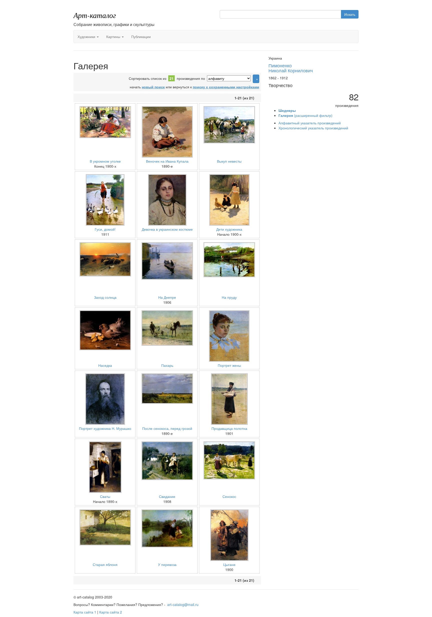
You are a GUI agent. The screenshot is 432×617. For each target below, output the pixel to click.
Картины (113, 36)
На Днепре (167, 297)
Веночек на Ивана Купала (167, 161)
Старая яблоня (105, 564)
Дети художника (229, 229)
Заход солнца (105, 297)
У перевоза (167, 564)
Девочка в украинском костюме (167, 229)
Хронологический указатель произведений (313, 127)
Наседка (105, 365)
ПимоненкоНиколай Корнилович (290, 68)
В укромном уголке (105, 161)
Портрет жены (229, 365)
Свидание (167, 496)
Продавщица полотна (229, 428)
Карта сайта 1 (85, 611)
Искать (349, 14)
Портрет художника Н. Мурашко (105, 428)
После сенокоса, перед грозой (167, 428)
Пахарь (167, 365)
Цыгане (229, 564)
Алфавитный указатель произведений (309, 122)
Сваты (105, 496)
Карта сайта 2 (110, 611)
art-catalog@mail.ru (182, 604)
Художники (87, 36)
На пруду (229, 297)
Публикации (141, 36)
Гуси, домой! (105, 229)
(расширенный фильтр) (305, 115)
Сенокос (229, 496)
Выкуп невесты (229, 161)
